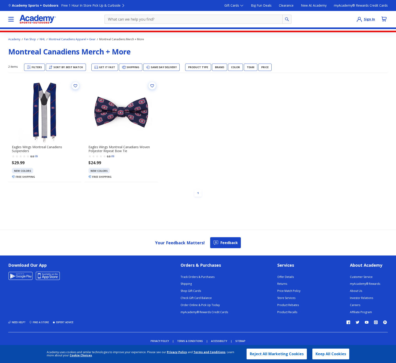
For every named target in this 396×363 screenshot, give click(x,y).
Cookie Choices (81, 355)
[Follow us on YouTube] (366, 322)
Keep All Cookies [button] (331, 353)
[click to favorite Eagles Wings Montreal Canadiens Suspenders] (75, 85)
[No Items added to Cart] (384, 19)
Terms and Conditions (209, 352)
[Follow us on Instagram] (376, 322)
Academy (14, 39)
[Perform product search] (287, 19)
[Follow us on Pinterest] (385, 322)
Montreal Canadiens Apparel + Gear (72, 39)
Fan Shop (30, 39)
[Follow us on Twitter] (357, 322)
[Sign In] (359, 19)
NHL (42, 39)
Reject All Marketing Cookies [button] (277, 353)
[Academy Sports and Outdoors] (37, 19)
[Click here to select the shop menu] (11, 19)
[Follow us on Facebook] (348, 322)
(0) (36, 156)
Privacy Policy (177, 352)
